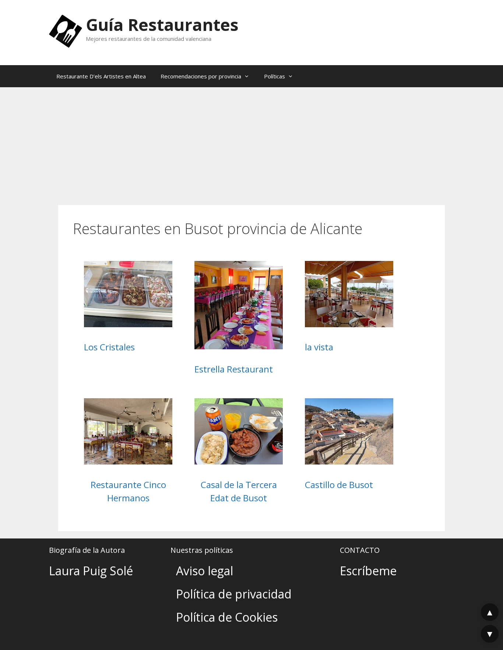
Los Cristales (109, 347)
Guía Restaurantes (162, 24)
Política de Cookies (227, 617)
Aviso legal (204, 571)
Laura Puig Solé (91, 571)
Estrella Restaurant (233, 369)
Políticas (274, 76)
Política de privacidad (234, 594)
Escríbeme (368, 571)
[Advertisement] (251, 142)
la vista (319, 347)
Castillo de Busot (339, 484)
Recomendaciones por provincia (201, 76)
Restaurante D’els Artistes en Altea (101, 76)
